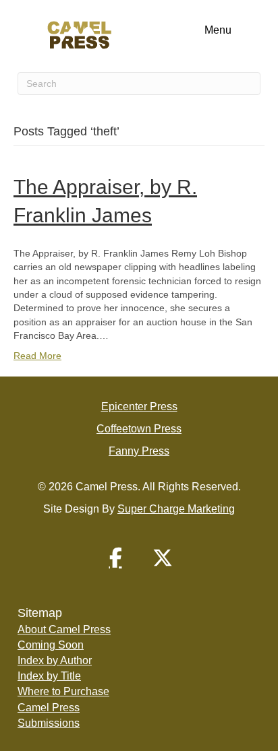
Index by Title (49, 676)
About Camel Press (64, 629)
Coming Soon (51, 645)
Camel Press (49, 707)
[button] (115, 557)
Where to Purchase (63, 691)
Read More (37, 355)
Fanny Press (139, 451)
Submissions (49, 723)
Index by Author (55, 660)
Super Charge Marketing (176, 509)
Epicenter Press (139, 406)
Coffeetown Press (139, 428)
